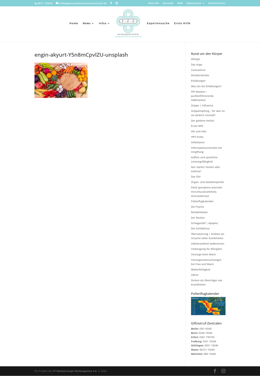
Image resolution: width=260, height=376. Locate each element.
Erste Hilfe (182, 23)
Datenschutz (217, 3)
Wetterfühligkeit (200, 269)
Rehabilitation (199, 212)
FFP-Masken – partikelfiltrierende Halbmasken (202, 96)
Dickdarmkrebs (200, 75)
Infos (103, 23)
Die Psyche (197, 206)
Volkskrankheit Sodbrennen (207, 243)
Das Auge (196, 64)
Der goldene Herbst (202, 120)
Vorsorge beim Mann (203, 254)
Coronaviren (198, 70)
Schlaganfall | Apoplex (204, 223)
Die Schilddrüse (200, 228)
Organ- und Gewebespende (207, 182)
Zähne (194, 274)
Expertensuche (158, 23)
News (87, 23)
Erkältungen (198, 80)
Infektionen (198, 142)
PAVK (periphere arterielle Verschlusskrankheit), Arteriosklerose (206, 192)
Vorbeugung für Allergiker (206, 249)
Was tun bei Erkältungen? (206, 86)
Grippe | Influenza (202, 105)
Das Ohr (196, 176)
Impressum (193, 3)
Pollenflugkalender (202, 201)
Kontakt (168, 3)
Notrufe (153, 3)
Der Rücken (198, 217)
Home (74, 23)
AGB (180, 3)
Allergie (195, 59)
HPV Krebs (197, 137)
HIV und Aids (198, 131)
